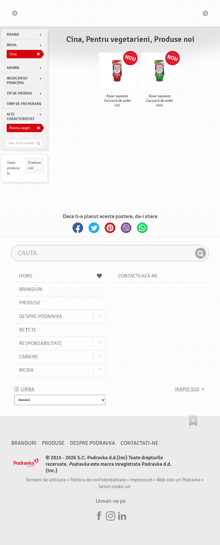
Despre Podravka (40, 316)
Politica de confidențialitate (98, 480)
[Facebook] (99, 515)
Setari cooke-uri (114, 486)
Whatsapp (142, 227)
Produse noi (34, 165)
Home (26, 276)
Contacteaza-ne (138, 276)
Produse (30, 303)
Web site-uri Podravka (178, 480)
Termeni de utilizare (45, 480)
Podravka (110, 13)
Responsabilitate (40, 343)
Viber (126, 227)
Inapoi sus (187, 389)
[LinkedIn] (122, 515)
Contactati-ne (139, 443)
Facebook (77, 227)
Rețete (27, 330)
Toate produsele (13, 168)
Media (26, 370)
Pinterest (110, 227)
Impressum (141, 480)
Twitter (94, 227)
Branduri (30, 289)
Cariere (28, 357)
